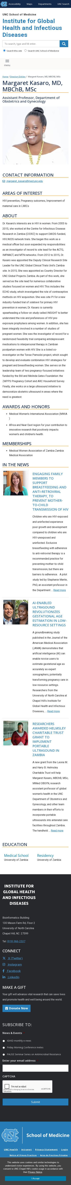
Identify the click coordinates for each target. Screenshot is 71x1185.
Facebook (13, 971)
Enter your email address (20, 1060)
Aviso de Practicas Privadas (54, 1155)
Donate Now (18, 1008)
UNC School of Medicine (19, 14)
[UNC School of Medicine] (35, 1135)
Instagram (14, 964)
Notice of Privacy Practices (23, 1155)
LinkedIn (13, 977)
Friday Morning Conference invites (25, 1047)
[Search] (64, 43)
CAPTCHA (8, 1076)
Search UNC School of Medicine (43, 50)
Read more (59, 590)
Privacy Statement (46, 1149)
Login (64, 1149)
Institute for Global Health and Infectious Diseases (32, 28)
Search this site (14, 50)
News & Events (13, 1033)
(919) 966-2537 (16, 941)
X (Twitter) (15, 958)
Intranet (26, 1149)
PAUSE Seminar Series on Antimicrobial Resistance (34, 1054)
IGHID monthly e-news (19, 1040)
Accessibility (15, 3)
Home (5, 76)
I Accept (35, 1178)
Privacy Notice (35, 1172)
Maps (29, 3)
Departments (45, 3)
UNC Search (63, 3)
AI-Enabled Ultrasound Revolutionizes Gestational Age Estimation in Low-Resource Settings (50, 614)
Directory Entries (17, 76)
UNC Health (11, 1149)
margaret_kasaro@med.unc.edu (24, 181)
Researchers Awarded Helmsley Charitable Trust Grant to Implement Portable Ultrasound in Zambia (49, 739)
